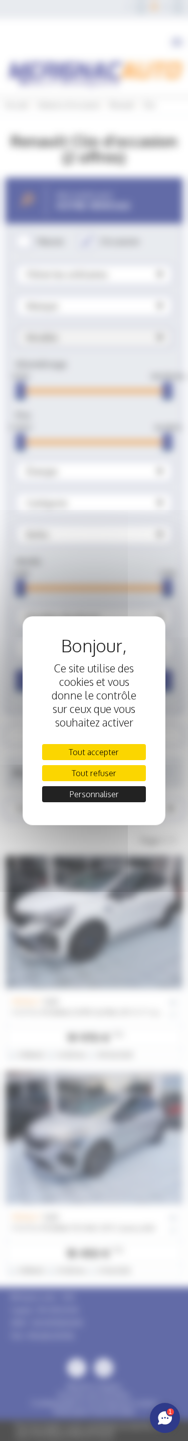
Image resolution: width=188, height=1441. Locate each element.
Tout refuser (94, 773)
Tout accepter (94, 752)
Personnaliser (94, 794)
